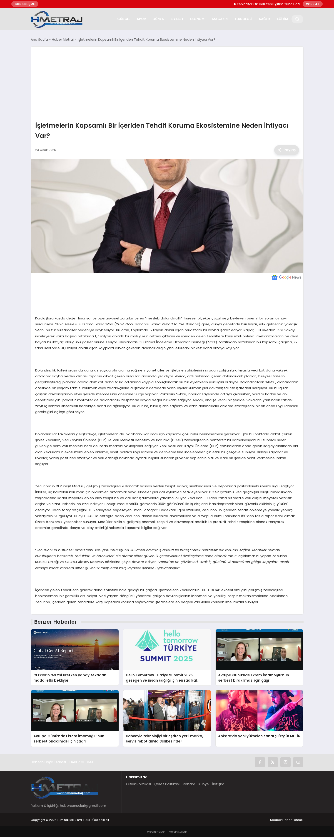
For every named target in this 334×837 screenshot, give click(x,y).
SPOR (141, 19)
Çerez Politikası (166, 784)
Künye (204, 784)
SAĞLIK (264, 19)
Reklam (189, 784)
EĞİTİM (282, 19)
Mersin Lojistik (178, 832)
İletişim (218, 784)
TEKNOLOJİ (243, 19)
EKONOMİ (197, 19)
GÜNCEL (123, 19)
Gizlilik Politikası (138, 784)
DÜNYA (158, 19)
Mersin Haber (156, 832)
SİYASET (177, 19)
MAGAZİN (220, 19)
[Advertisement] (167, 84)
